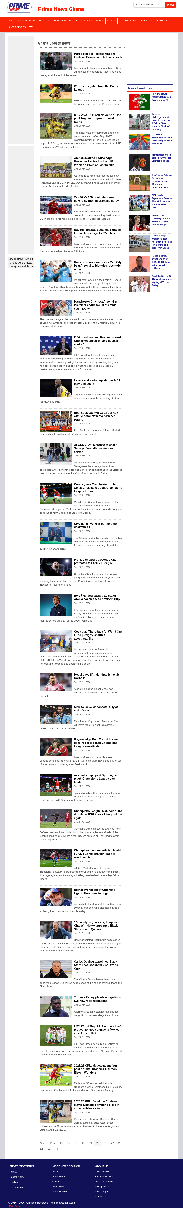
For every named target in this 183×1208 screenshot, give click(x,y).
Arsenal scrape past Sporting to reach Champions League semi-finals (95, 779)
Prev (52, 1143)
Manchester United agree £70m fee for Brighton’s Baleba (161, 158)
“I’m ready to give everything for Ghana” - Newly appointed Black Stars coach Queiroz (96, 926)
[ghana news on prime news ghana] (20, 7)
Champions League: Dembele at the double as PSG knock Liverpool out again (98, 814)
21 (105, 1143)
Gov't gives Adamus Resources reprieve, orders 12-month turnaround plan (162, 181)
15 (61, 1143)
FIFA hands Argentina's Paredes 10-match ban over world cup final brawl (162, 201)
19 (90, 1143)
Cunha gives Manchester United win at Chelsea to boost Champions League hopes (98, 488)
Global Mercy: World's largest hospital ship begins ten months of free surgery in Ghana (162, 242)
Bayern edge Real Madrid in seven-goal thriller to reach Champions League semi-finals (97, 743)
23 (119, 1143)
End (59, 1149)
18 (83, 1143)
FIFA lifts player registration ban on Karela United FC (161, 97)
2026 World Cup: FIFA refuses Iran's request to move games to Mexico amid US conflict (98, 1030)
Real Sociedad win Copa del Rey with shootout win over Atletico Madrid (96, 416)
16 (68, 1143)
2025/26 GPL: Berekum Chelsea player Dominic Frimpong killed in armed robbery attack (96, 1105)
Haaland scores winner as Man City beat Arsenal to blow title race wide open (98, 265)
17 (75, 1143)
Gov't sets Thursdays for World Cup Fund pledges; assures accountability (98, 635)
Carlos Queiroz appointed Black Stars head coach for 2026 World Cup (96, 965)
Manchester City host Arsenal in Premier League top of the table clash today (95, 305)
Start (43, 1143)
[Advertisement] (21, 90)
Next (50, 1149)
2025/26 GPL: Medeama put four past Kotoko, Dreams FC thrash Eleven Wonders (95, 1069)
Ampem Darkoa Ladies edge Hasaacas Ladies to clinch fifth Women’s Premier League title (94, 161)
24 (41, 1149)
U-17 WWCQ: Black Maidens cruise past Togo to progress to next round (97, 118)
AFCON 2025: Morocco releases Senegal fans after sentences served (95, 448)
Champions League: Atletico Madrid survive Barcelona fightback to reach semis (98, 854)
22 (112, 1143)
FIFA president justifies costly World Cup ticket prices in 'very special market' (98, 341)
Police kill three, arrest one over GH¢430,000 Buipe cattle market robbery (161, 262)
